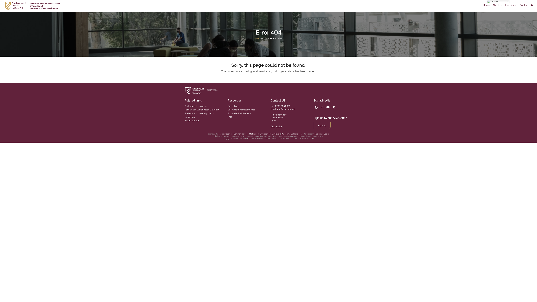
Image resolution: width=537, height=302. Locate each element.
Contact (524, 5)
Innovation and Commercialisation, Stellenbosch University (245, 134)
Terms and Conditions (294, 134)
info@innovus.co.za (286, 109)
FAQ (282, 134)
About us (497, 5)
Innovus (509, 5)
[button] (532, 5)
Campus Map (277, 126)
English (495, 2)
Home (486, 5)
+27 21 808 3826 (282, 106)
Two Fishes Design (322, 134)
